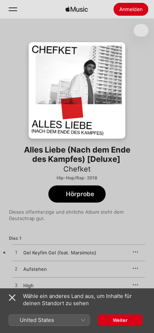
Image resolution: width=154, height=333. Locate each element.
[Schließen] (12, 297)
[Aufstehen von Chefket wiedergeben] (16, 269)
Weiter (120, 320)
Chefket (77, 169)
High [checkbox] (28, 285)
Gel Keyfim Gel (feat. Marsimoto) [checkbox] (59, 252)
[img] (77, 9)
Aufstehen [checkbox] (35, 269)
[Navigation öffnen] (13, 9)
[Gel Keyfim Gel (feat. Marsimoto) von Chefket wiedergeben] (16, 252)
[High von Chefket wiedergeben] (16, 285)
